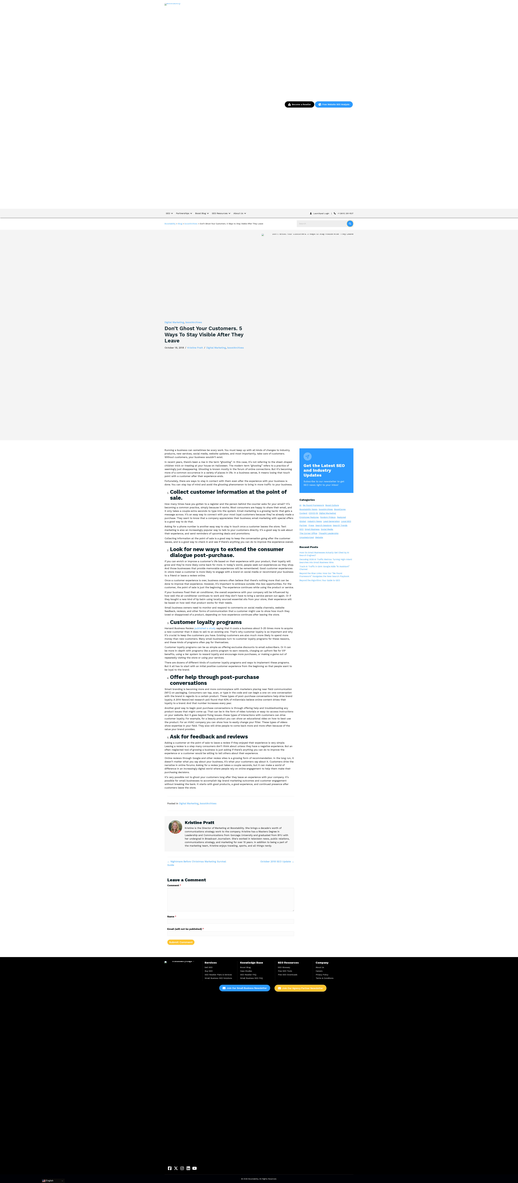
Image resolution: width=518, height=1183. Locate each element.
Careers (319, 971)
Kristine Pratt (195, 347)
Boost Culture (332, 505)
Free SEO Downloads (287, 974)
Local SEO (346, 521)
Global (302, 521)
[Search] (350, 223)
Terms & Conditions (324, 978)
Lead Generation (331, 521)
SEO (301, 529)
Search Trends (340, 525)
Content (303, 513)
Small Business (312, 529)
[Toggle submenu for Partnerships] (191, 213)
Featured (341, 517)
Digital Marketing (174, 322)
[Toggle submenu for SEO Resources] (229, 213)
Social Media (327, 529)
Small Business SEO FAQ (251, 978)
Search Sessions (324, 525)
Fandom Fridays (328, 517)
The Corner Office (308, 533)
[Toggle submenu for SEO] (172, 213)
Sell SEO (208, 967)
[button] (170, 1168)
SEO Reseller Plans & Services (218, 974)
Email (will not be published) (185, 929)
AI (300, 505)
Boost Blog (245, 967)
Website (319, 537)
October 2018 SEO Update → (277, 861)
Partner (303, 525)
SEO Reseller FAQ (248, 974)
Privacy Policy (322, 974)
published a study (205, 628)
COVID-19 (313, 513)
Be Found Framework (313, 505)
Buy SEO (209, 971)
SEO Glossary (284, 967)
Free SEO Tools (285, 971)
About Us (320, 967)
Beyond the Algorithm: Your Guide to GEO (319, 580)
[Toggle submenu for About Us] (245, 213)
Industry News (314, 521)
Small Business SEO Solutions (218, 978)
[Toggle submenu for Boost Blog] (207, 213)
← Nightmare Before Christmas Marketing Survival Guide (196, 863)
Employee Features (309, 517)
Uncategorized (306, 537)
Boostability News (308, 509)
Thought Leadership (328, 533)
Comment (174, 885)
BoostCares (340, 509)
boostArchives (193, 322)
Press (311, 525)
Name (171, 916)
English (49, 1180)
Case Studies (246, 971)
